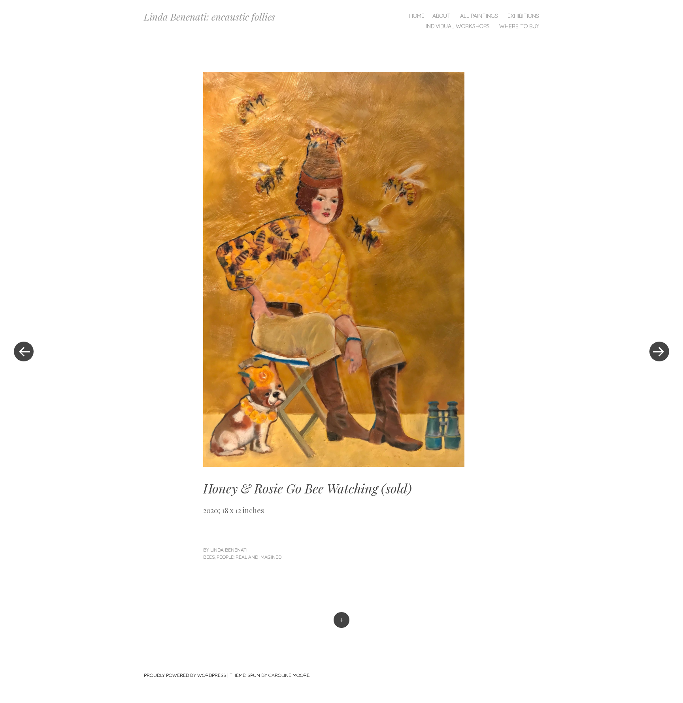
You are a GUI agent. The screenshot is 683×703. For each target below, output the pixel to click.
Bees (209, 557)
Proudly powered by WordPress (185, 675)
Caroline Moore (288, 675)
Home (417, 15)
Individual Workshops (458, 26)
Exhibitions (523, 15)
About (441, 15)
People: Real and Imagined (249, 557)
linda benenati (228, 550)
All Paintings (479, 15)
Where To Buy (519, 26)
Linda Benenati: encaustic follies (209, 16)
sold (396, 488)
